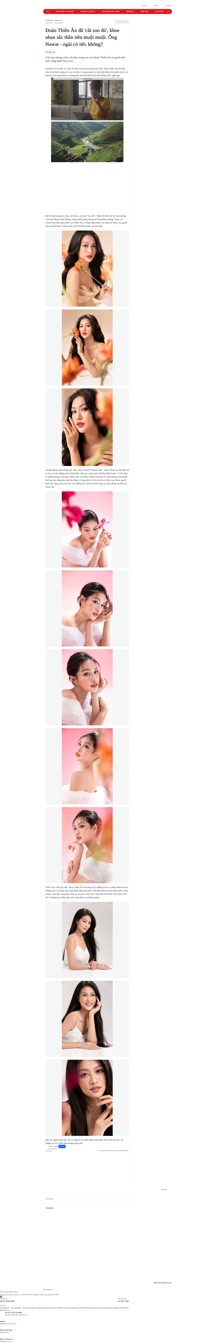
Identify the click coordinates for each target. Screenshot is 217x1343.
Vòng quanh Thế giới (47, 1308)
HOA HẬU (102, 1150)
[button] (122, 22)
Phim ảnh (144, 11)
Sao (47, 11)
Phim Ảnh (63, 1308)
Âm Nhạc (57, 1308)
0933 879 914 (12, 1324)
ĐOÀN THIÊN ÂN (109, 1150)
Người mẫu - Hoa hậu (65, 11)
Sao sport (159, 11)
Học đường (90, 1308)
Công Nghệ (113, 1308)
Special (119, 1308)
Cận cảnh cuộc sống (111, 11)
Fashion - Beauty (87, 11)
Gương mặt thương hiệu (102, 1308)
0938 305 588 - (4, 1324)
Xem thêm (49, 1208)
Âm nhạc (130, 11)
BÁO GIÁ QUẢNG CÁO (162, 1283)
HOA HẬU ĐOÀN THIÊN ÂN (122, 1150)
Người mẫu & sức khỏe (79, 1308)
